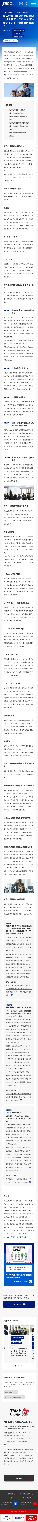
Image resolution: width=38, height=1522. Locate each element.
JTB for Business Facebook (6, 1504)
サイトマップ (26, 1497)
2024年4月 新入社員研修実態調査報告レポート (19, 70)
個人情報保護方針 (25, 1493)
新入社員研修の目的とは (17, 110)
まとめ (11, 136)
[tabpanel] (19, 1344)
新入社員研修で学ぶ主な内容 (19, 123)
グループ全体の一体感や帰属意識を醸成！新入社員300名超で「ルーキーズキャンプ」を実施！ (18, 1097)
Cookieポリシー (11, 1497)
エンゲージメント (11, 41)
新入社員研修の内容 (16, 113)
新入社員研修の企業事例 (17, 132)
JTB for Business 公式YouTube (25, 1504)
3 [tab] (22, 1366)
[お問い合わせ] (21, 3)
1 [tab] (16, 1366)
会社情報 (10, 1493)
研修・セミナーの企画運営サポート (14, 1397)
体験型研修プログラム (11, 1392)
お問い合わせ (17, 1304)
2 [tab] (19, 1366)
